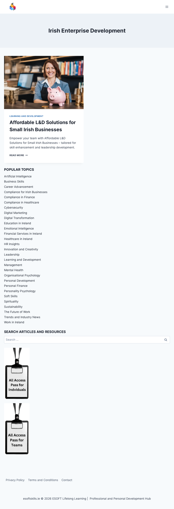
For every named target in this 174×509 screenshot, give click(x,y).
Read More (19, 155)
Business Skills (14, 181)
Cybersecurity (13, 207)
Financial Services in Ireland (23, 233)
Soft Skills (11, 296)
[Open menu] (167, 6)
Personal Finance (16, 285)
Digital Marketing (15, 213)
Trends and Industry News (22, 317)
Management (13, 265)
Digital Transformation (19, 218)
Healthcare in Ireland (18, 239)
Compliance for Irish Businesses (25, 192)
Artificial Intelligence (18, 176)
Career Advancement (18, 186)
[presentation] (44, 82)
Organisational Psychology (22, 275)
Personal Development (19, 280)
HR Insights (12, 244)
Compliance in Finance (19, 197)
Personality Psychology (20, 291)
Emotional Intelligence (19, 228)
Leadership (11, 254)
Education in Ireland (17, 223)
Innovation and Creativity (21, 249)
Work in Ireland (14, 322)
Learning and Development (26, 116)
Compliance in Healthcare (21, 202)
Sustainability (13, 306)
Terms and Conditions (43, 480)
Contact (67, 480)
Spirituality (11, 301)
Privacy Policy (15, 480)
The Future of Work (17, 312)
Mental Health (13, 270)
